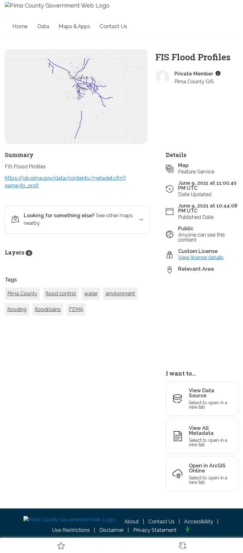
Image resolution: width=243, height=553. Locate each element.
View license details (201, 280)
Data (43, 26)
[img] (218, 96)
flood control (61, 316)
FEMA (76, 332)
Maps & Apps (74, 26)
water (90, 316)
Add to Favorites (61, 545)
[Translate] (182, 545)
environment (120, 316)
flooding (17, 332)
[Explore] (202, 341)
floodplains (48, 332)
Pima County (22, 316)
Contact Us (113, 26)
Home (20, 26)
